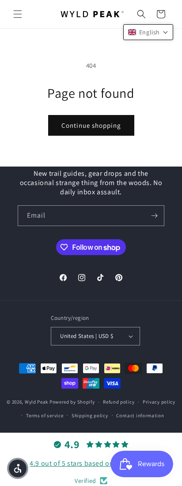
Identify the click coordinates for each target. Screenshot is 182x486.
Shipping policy (90, 415)
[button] (17, 14)
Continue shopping (91, 125)
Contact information (140, 415)
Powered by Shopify (72, 402)
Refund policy (118, 402)
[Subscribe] (154, 215)
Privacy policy (159, 402)
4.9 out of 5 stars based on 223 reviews (91, 463)
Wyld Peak (36, 402)
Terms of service (44, 415)
